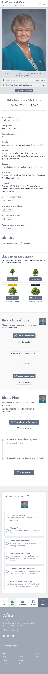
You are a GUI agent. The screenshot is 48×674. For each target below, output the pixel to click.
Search (5, 664)
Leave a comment (26, 335)
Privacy (21, 657)
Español (37, 657)
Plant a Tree (40, 80)
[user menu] (44, 3)
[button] (24, 39)
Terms (21, 660)
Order (43, 85)
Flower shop (7, 660)
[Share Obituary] (40, 3)
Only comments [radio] (31, 353)
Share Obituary (26, 91)
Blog (4, 657)
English (37, 653)
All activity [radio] (17, 353)
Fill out (8, 200)
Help (20, 664)
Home (5, 653)
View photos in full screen (25, 422)
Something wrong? (10, 646)
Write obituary (11, 243)
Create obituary (10, 630)
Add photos (26, 428)
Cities (20, 653)
